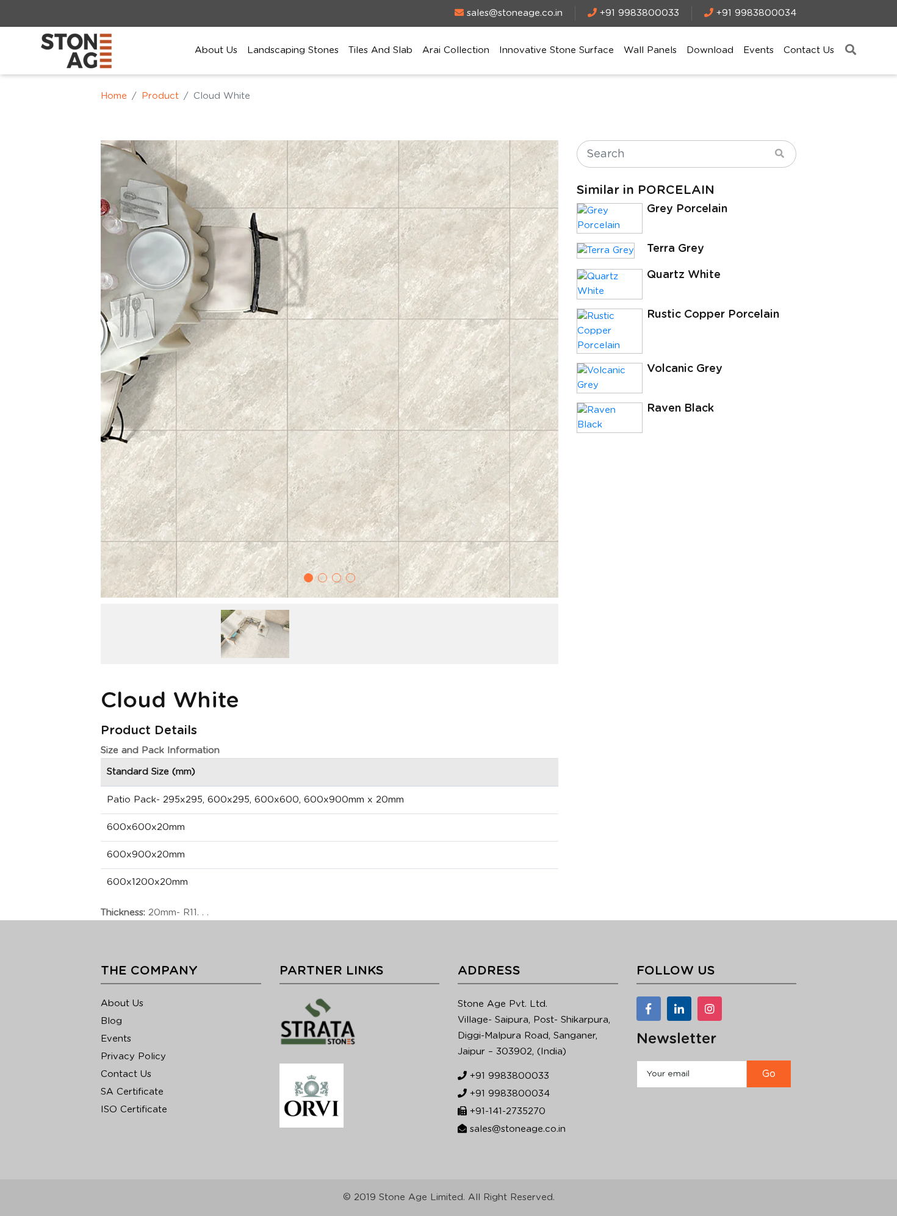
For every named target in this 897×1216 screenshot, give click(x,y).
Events (758, 50)
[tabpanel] (329, 369)
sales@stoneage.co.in (518, 1129)
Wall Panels (650, 50)
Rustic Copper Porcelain (713, 314)
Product (160, 96)
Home (114, 96)
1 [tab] (308, 577)
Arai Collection (455, 50)
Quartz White (684, 275)
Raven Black (680, 408)
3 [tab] (336, 577)
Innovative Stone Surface (556, 50)
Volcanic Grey (684, 368)
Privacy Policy (133, 1056)
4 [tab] (350, 577)
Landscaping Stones (293, 50)
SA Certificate (132, 1091)
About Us (216, 50)
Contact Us (809, 50)
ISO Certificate (134, 1109)
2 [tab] (322, 577)
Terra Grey (675, 248)
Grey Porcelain (687, 209)
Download (709, 50)
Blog (111, 1021)
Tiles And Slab (380, 50)
